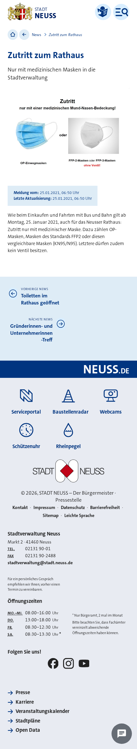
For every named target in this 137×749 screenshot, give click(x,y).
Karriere (25, 702)
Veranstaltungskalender (42, 711)
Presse (23, 692)
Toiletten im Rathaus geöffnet (40, 299)
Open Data (28, 730)
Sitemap (51, 516)
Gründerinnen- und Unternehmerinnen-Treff (31, 333)
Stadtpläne (28, 720)
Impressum (44, 508)
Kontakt (20, 508)
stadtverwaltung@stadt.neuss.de (40, 563)
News (36, 34)
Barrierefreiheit (105, 508)
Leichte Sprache (79, 516)
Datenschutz (73, 508)
